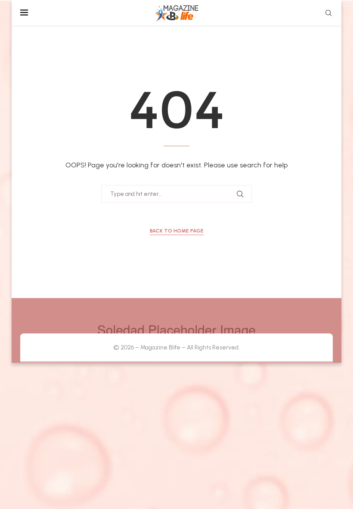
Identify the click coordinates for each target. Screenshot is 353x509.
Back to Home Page (177, 231)
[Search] (328, 13)
